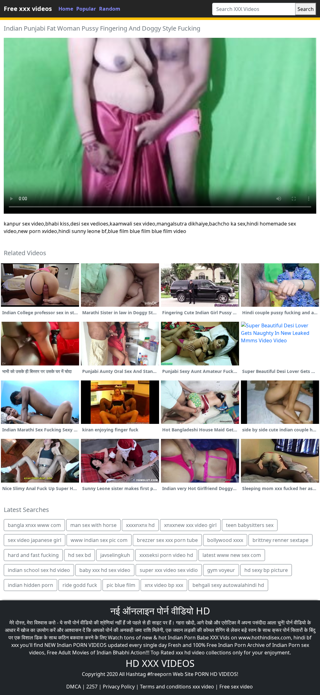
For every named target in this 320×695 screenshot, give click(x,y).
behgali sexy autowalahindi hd (228, 585)
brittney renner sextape (280, 540)
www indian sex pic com (99, 540)
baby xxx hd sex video (104, 570)
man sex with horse (93, 525)
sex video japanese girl (34, 540)
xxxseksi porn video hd (166, 555)
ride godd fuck (79, 585)
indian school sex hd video (39, 570)
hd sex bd (79, 555)
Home (65, 8)
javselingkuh (115, 555)
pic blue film (121, 585)
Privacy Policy (119, 686)
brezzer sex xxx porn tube (167, 540)
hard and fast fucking (33, 555)
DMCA (73, 686)
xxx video (203, 686)
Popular (86, 8)
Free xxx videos (28, 8)
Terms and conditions (165, 686)
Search (306, 9)
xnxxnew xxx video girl (190, 525)
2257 (92, 686)
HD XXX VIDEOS (160, 663)
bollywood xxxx (225, 540)
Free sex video (236, 686)
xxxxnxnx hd (140, 525)
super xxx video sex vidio (169, 570)
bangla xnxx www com (34, 525)
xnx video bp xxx (164, 585)
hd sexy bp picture (266, 570)
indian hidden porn (30, 585)
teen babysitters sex (249, 525)
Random (109, 8)
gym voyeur (221, 570)
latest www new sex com (231, 555)
